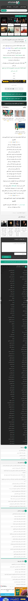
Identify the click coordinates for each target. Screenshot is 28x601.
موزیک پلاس (14, 3)
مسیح (13, 419)
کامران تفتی (12, 389)
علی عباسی (12, 370)
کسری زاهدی (24, 394)
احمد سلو (12, 278)
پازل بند (12, 306)
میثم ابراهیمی (11, 430)
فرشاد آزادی (12, 387)
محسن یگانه (24, 407)
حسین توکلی (24, 319)
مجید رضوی (25, 402)
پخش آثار (9, 7)
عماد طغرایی (12, 383)
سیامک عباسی (24, 351)
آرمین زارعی (25, 272)
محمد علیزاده (24, 409)
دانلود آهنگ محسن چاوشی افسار (19, 579)
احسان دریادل (11, 276)
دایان (13, 325)
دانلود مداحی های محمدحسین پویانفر (18, 544)
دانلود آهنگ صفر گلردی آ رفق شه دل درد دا (17, 488)
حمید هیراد (25, 323)
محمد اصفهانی (11, 407)
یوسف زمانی (12, 443)
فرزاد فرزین (25, 387)
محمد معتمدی (24, 411)
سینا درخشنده (11, 353)
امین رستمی (12, 296)
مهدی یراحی (25, 426)
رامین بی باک (24, 332)
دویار (13, 328)
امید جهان (12, 285)
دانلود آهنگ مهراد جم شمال (20, 571)
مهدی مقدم (12, 424)
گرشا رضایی (12, 394)
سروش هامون (24, 347)
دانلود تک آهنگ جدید (21, 212)
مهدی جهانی (24, 424)
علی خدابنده (24, 368)
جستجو (4, 10)
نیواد (26, 439)
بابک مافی (25, 302)
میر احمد (25, 432)
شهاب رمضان (24, 360)
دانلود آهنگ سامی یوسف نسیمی (18, 468)
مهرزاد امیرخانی (11, 428)
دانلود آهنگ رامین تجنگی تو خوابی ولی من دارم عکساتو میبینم (14, 471)
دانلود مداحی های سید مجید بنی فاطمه (17, 534)
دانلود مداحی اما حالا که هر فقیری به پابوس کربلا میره (15, 574)
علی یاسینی (12, 375)
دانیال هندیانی (24, 325)
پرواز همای (25, 310)
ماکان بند (12, 396)
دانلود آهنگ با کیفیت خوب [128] (13, 98)
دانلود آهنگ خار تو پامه (20, 584)
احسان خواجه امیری (23, 276)
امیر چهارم (12, 287)
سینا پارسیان (24, 353)
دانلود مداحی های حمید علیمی (19, 521)
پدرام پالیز (12, 308)
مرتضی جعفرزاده (24, 417)
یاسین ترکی (12, 441)
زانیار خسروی (12, 343)
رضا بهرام (25, 334)
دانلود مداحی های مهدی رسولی (19, 551)
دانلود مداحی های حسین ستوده (19, 524)
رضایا (13, 338)
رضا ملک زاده (12, 336)
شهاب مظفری (11, 360)
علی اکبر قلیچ (24, 366)
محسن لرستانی (11, 404)
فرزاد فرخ (12, 385)
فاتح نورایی (25, 385)
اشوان (26, 281)
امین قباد (25, 298)
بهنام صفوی (25, 306)
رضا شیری (12, 334)
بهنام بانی (12, 304)
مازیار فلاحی (25, 396)
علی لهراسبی (12, 372)
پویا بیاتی (12, 310)
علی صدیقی (25, 370)
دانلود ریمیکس (22, 455)
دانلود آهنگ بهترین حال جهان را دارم (18, 577)
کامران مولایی (24, 392)
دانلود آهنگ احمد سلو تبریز (20, 569)
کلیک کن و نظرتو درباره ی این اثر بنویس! (13, 103)
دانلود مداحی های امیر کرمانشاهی (18, 513)
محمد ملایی (12, 411)
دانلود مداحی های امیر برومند (19, 516)
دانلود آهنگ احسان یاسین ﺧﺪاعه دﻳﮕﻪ (18, 498)
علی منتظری (24, 375)
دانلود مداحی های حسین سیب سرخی (18, 526)
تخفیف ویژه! (7, 594)
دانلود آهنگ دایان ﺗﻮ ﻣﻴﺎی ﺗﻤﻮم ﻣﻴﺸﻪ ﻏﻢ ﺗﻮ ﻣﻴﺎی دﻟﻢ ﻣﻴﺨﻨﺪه (14, 475)
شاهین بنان (25, 357)
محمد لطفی (12, 409)
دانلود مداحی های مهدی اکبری (19, 554)
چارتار (26, 313)
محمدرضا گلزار (11, 413)
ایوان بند (25, 300)
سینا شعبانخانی (11, 355)
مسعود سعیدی (11, 417)
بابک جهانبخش (11, 300)
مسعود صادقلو (24, 419)
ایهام (13, 298)
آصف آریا (25, 274)
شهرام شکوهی (24, 362)
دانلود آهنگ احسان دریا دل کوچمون (18, 564)
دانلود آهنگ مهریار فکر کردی (19, 493)
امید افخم (25, 285)
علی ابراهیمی (24, 364)
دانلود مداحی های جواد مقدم (19, 519)
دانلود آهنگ (13, 186)
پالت (26, 308)
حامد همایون (24, 315)
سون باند (12, 349)
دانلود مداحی (22, 458)
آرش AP (25, 270)
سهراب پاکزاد (12, 347)
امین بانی (12, 293)
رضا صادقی (25, 336)
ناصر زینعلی (12, 434)
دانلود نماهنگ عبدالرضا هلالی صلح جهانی (17, 503)
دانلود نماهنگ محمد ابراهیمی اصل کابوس (17, 506)
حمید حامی (25, 321)
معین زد (25, 421)
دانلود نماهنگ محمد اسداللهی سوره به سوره (16, 501)
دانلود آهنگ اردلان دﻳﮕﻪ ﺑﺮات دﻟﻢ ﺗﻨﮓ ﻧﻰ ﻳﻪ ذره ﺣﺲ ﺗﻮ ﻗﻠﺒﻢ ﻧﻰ (13, 480)
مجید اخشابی (24, 400)
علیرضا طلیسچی (11, 379)
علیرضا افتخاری (24, 377)
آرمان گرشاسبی (11, 270)
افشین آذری (12, 281)
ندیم (26, 436)
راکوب (13, 330)
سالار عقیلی (25, 345)
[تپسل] (2, 80)
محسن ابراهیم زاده (10, 402)
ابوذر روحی (12, 274)
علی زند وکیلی (11, 368)
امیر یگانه (12, 291)
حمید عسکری (11, 321)
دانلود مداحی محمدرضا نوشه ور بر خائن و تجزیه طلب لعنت (14, 465)
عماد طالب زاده (24, 383)
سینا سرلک (25, 355)
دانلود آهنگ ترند (22, 450)
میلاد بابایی (12, 432)
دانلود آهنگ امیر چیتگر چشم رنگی (18, 483)
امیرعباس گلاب (24, 293)
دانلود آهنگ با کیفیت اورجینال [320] (13, 94)
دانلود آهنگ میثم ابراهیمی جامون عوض (17, 566)
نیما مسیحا (12, 436)
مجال (13, 398)
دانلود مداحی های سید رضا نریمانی (18, 536)
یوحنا (26, 443)
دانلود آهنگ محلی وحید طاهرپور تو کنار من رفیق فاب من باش (13, 40)
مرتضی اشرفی (24, 415)
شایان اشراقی (12, 357)
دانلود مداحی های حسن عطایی (19, 531)
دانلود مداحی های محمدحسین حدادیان (17, 549)
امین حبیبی (25, 296)
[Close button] (27, 596)
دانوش (13, 323)
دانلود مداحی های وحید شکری (19, 556)
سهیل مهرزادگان (24, 349)
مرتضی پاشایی (11, 415)
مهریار (25, 430)
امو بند (25, 283)
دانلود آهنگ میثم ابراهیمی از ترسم (18, 491)
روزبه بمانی (25, 340)
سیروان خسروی (11, 351)
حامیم (13, 315)
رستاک (13, 332)
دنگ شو (25, 328)
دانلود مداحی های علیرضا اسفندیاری (18, 541)
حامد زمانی (12, 313)
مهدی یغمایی (11, 426)
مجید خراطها (12, 400)
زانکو (26, 343)
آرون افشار (12, 272)
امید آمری (12, 283)
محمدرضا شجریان (24, 413)
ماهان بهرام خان (24, 398)
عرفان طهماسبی (11, 362)
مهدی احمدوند (11, 421)
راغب (26, 330)
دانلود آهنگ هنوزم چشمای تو (19, 582)
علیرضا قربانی (11, 381)
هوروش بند (25, 441)
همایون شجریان (11, 439)
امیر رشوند (25, 289)
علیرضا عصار (25, 381)
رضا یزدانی (25, 338)
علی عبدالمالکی (24, 372)
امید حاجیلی (24, 287)
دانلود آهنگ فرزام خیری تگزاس (19, 486)
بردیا (13, 302)
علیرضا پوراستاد (11, 377)
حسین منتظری (11, 319)
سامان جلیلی (12, 345)
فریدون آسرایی (24, 389)
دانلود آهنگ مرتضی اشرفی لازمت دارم (18, 496)
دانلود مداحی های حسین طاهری (19, 529)
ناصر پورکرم (25, 434)
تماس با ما (15, 7)
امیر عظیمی (24, 291)
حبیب (26, 317)
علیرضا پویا (25, 379)
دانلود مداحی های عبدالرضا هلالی (19, 539)
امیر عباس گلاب (11, 289)
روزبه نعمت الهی (11, 340)
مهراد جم (25, 428)
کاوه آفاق (12, 392)
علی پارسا (12, 366)
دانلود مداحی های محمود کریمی (19, 546)
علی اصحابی (12, 364)
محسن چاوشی (24, 404)
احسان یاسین (24, 278)
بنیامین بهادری (24, 304)
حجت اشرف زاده (11, 317)
